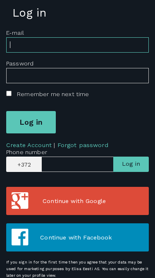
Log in (131, 163)
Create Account (29, 145)
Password (19, 63)
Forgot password (82, 145)
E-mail (15, 32)
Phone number (26, 152)
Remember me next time (53, 94)
